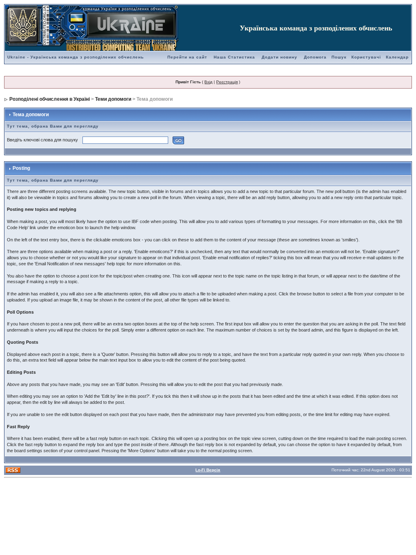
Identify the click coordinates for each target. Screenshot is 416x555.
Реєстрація (227, 82)
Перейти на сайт (187, 57)
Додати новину (279, 57)
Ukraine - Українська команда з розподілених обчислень (75, 57)
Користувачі (366, 57)
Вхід (208, 82)
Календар (397, 57)
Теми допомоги (113, 99)
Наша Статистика (234, 57)
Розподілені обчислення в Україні (49, 99)
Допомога (315, 57)
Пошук (339, 57)
